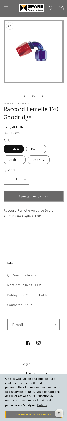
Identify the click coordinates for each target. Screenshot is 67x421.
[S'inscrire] (54, 324)
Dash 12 (39, 159)
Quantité (9, 170)
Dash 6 (14, 149)
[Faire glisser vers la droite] (42, 96)
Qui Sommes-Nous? (21, 275)
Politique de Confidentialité (27, 295)
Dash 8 (36, 149)
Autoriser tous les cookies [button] (33, 414)
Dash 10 (15, 159)
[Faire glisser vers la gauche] (24, 96)
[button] (6, 8)
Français (31, 373)
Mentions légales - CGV (24, 285)
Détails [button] (42, 405)
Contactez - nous (19, 305)
